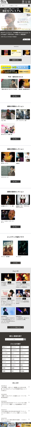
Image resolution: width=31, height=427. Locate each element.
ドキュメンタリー (24, 359)
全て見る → (15, 96)
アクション (5, 350)
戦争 (21, 365)
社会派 (22, 368)
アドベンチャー (23, 353)
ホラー (13, 353)
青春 (12, 371)
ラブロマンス (14, 350)
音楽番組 (22, 371)
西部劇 (4, 371)
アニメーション (5, 356)
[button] (1, 26)
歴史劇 (13, 368)
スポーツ (4, 359)
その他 (13, 359)
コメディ (22, 356)
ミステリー (14, 365)
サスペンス (14, 347)
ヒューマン (14, 362)
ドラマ (22, 347)
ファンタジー (5, 365)
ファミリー (23, 362)
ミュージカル (5, 353)
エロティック (14, 356)
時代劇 (4, 368)
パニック (4, 362)
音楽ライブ (5, 347)
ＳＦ (21, 350)
